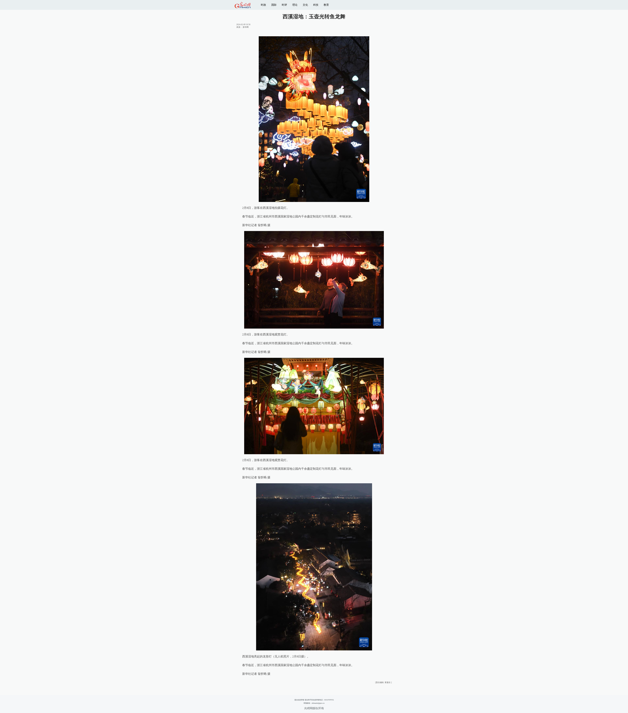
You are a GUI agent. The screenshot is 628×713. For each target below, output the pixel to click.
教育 (326, 4)
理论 (294, 4)
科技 (315, 4)
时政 (263, 4)
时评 (284, 4)
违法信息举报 (299, 700)
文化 (305, 4)
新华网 (246, 27)
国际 (274, 4)
